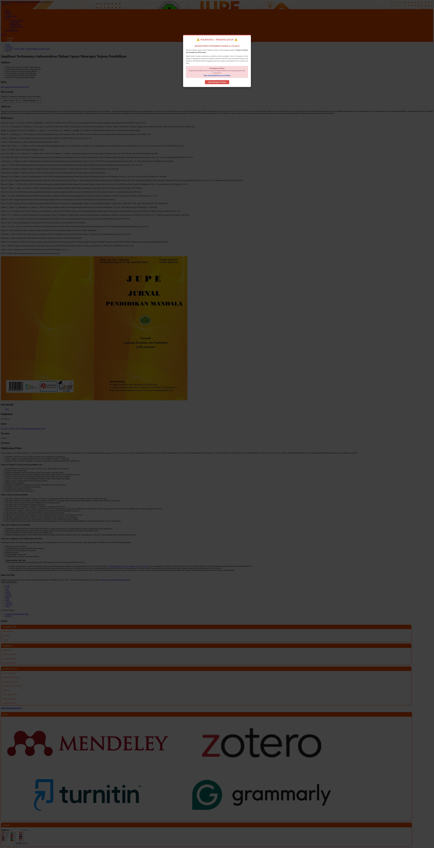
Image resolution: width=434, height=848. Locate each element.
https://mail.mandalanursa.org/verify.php (217, 75)
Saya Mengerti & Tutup (217, 82)
